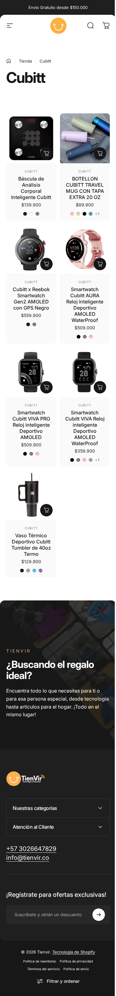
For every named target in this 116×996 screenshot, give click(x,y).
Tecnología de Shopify (71, 955)
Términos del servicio (41, 972)
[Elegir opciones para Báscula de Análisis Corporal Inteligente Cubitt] (46, 153)
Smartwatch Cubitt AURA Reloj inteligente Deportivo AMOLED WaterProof (84, 304)
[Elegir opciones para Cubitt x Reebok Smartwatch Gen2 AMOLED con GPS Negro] (46, 264)
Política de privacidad (74, 964)
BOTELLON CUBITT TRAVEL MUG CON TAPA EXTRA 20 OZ (85, 188)
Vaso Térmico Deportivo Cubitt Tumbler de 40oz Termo (31, 544)
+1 (97, 214)
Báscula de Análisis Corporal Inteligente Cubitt (31, 188)
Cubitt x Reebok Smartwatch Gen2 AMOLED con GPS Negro (31, 298)
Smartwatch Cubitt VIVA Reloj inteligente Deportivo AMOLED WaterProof (85, 427)
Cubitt (31, 171)
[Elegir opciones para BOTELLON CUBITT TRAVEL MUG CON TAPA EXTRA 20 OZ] (100, 153)
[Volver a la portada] (8, 61)
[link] (27, 855)
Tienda (25, 61)
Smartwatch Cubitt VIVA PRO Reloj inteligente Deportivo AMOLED (31, 424)
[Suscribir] (94, 918)
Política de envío (74, 972)
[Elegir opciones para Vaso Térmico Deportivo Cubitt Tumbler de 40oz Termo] (46, 510)
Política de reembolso (37, 964)
